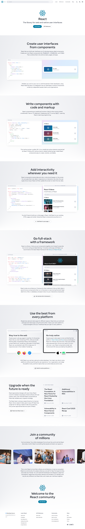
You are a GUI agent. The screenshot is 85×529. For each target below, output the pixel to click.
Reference (61, 1)
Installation (23, 517)
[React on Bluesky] (71, 524)
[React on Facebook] (67, 524)
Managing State (24, 522)
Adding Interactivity (24, 521)
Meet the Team (54, 517)
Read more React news (17, 410)
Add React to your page (43, 221)
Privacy (68, 519)
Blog (73, 1)
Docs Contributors (55, 519)
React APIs (38, 515)
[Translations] (79, 1)
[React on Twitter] (69, 524)
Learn (56, 1)
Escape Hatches (24, 524)
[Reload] (75, 254)
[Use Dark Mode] (77, 1)
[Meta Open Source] (11, 513)
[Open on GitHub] (82, 1)
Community (67, 1)
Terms (68, 521)
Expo (62, 340)
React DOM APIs (39, 517)
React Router (57, 249)
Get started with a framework (43, 296)
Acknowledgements (55, 521)
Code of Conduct (55, 515)
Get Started (42, 501)
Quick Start (23, 515)
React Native (55, 340)
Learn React (37, 26)
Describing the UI (24, 519)
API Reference (47, 26)
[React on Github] (73, 524)
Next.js (50, 249)
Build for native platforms (43, 368)
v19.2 (5, 1)
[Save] (75, 69)
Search (30, 1)
